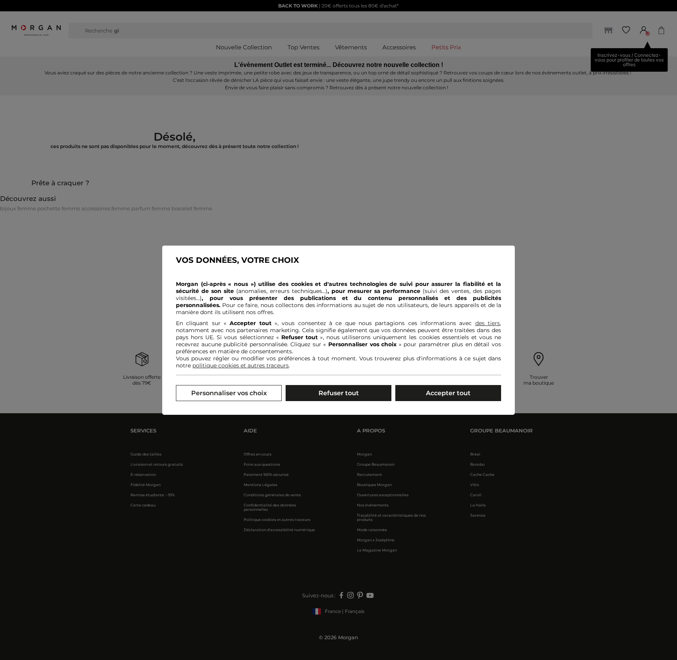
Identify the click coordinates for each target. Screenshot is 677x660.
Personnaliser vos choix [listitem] (229, 393)
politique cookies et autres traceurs (240, 365)
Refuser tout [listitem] (339, 393)
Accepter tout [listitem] (448, 393)
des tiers (487, 323)
